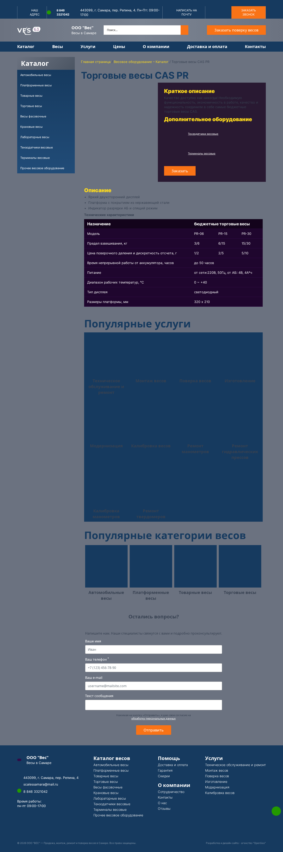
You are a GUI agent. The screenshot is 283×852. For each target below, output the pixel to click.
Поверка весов (217, 776)
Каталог (25, 46)
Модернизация (217, 787)
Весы (57, 46)
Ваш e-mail (93, 677)
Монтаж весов (216, 770)
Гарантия (165, 770)
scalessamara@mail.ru (40, 784)
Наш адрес (35, 12)
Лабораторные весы (109, 798)
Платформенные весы (111, 770)
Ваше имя (93, 641)
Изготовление (216, 782)
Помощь (169, 758)
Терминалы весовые (201, 153)
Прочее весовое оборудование (118, 815)
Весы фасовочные (107, 787)
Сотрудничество (171, 792)
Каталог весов (111, 758)
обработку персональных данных (153, 718)
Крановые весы (106, 793)
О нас (162, 803)
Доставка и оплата (207, 46)
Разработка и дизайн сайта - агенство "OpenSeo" (236, 843)
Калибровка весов (220, 793)
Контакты (255, 46)
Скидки (164, 776)
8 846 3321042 (63, 12)
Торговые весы (105, 782)
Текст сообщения (99, 696)
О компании (156, 46)
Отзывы (164, 808)
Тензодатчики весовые (203, 133)
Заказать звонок (248, 12)
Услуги (88, 46)
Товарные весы (105, 776)
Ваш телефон (97, 659)
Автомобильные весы (110, 765)
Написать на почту (186, 12)
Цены (119, 46)
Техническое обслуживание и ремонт (235, 765)
